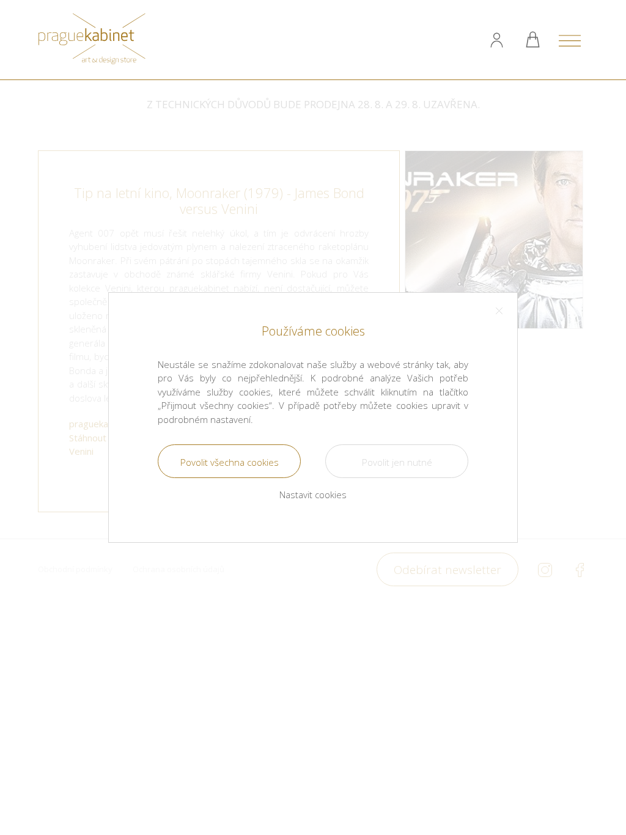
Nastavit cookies (313, 494)
